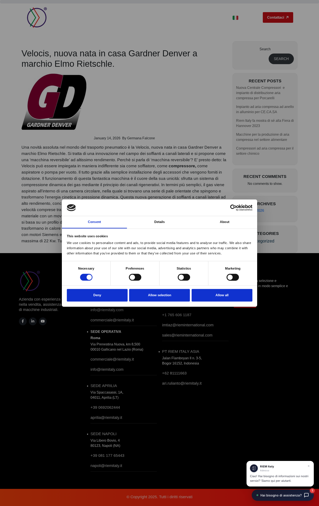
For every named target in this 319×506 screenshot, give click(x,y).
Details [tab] (159, 222)
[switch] (135, 277)
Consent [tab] (94, 222)
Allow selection (159, 295)
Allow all (222, 295)
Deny (97, 295)
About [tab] (224, 222)
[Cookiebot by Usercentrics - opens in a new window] (233, 207)
